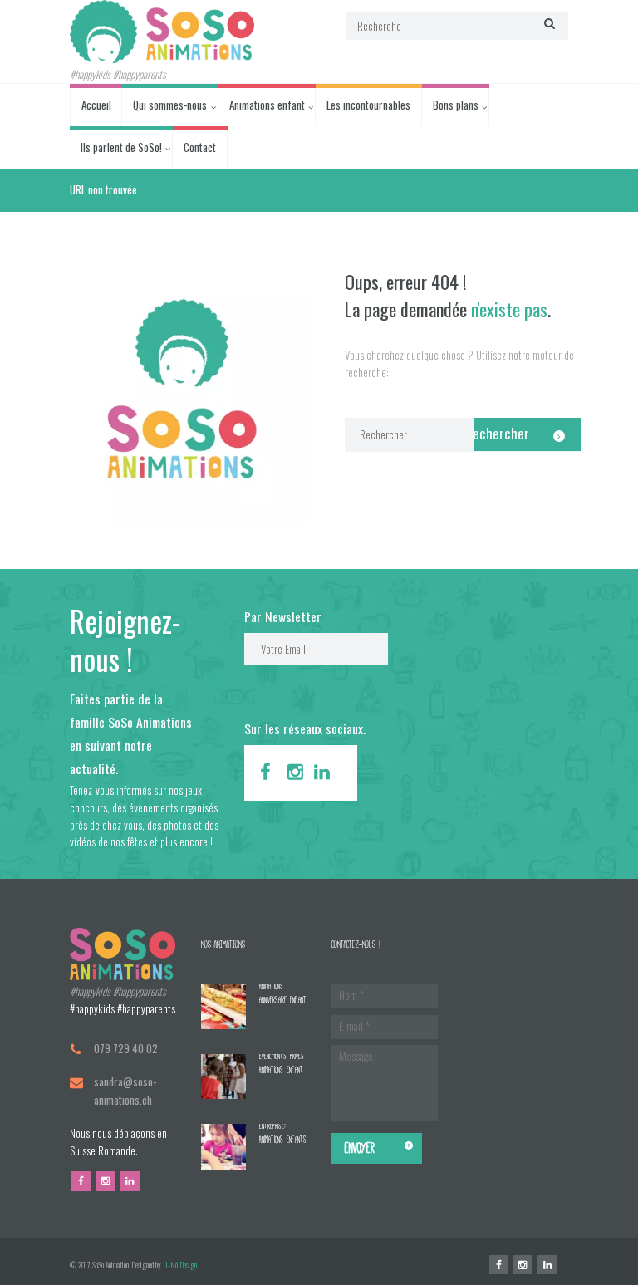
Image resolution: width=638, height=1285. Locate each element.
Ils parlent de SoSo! (121, 147)
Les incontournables (368, 104)
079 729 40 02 (126, 1048)
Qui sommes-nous (170, 104)
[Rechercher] (548, 23)
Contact (200, 147)
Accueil (96, 104)
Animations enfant (267, 104)
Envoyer (360, 1148)
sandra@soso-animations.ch (125, 1090)
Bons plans (455, 104)
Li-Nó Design (180, 1265)
